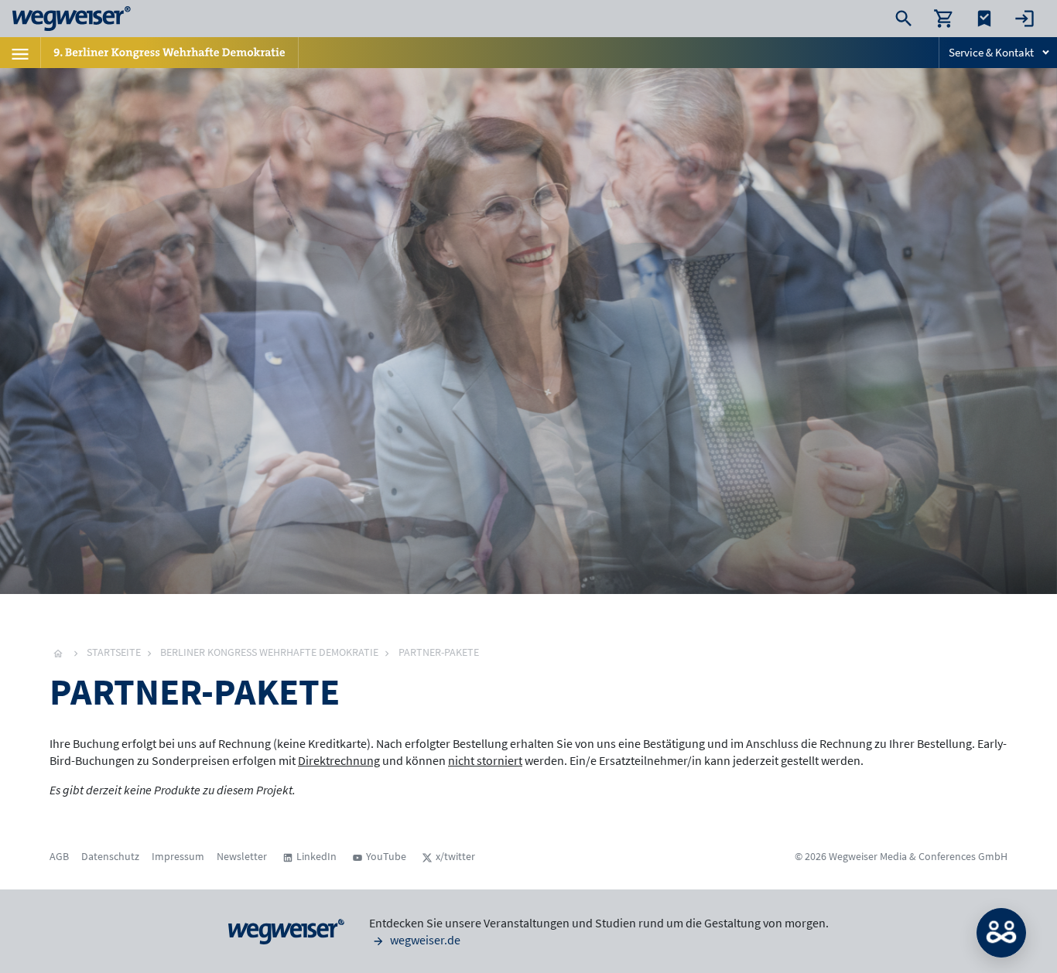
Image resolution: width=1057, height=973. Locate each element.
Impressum (178, 856)
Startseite (114, 652)
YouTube (386, 856)
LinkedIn (316, 856)
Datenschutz (110, 856)
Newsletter (242, 856)
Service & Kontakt (991, 52)
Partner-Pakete (439, 652)
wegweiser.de (424, 939)
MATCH (1001, 933)
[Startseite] (58, 652)
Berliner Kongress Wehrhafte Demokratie (269, 652)
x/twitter (455, 856)
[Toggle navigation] (20, 52)
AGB (59, 856)
